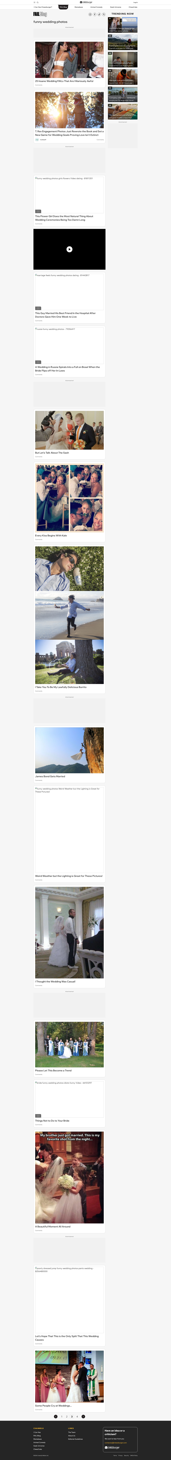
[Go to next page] (83, 1416)
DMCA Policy (134, 1455)
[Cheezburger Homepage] (86, 2)
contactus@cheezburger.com (116, 1443)
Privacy (120, 1455)
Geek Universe (38, 1446)
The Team (71, 1432)
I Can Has (37, 1432)
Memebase (37, 1439)
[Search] (38, 2)
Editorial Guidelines (75, 1439)
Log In (135, 2)
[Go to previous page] (55, 1416)
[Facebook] (94, 14)
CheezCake (37, 1449)
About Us (71, 1436)
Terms (115, 1455)
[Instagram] (90, 14)
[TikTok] (99, 14)
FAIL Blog (37, 1436)
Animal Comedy (39, 1442)
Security (126, 1455)
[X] (103, 14)
